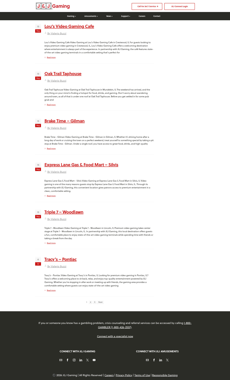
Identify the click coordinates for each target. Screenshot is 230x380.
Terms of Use (142, 375)
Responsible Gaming (165, 375)
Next (100, 302)
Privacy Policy (124, 375)
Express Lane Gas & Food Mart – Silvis (81, 164)
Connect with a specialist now (115, 336)
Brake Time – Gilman (64, 121)
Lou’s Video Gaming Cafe (69, 26)
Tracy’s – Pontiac (60, 259)
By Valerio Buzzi (56, 33)
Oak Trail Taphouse (62, 73)
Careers (109, 375)
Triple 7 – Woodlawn (63, 212)
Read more (51, 57)
